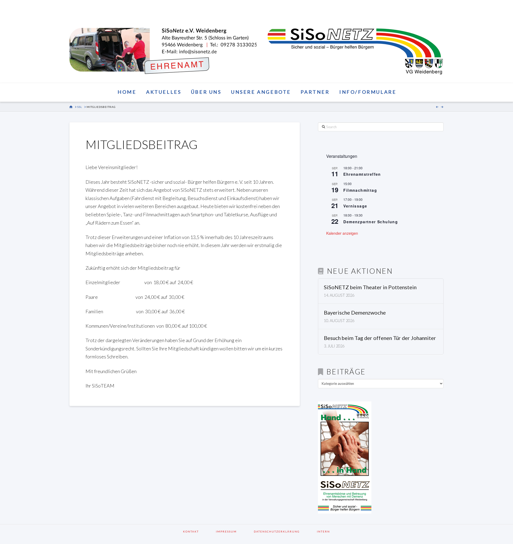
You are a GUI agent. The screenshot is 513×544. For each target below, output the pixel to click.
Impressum (233, 531)
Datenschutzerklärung (284, 531)
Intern (323, 531)
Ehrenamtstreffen (362, 174)
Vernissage (355, 206)
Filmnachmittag (360, 190)
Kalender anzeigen (342, 233)
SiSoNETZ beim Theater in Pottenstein (370, 287)
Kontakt (198, 531)
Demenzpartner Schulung (370, 221)
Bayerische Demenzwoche (355, 313)
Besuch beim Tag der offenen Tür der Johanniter (380, 338)
